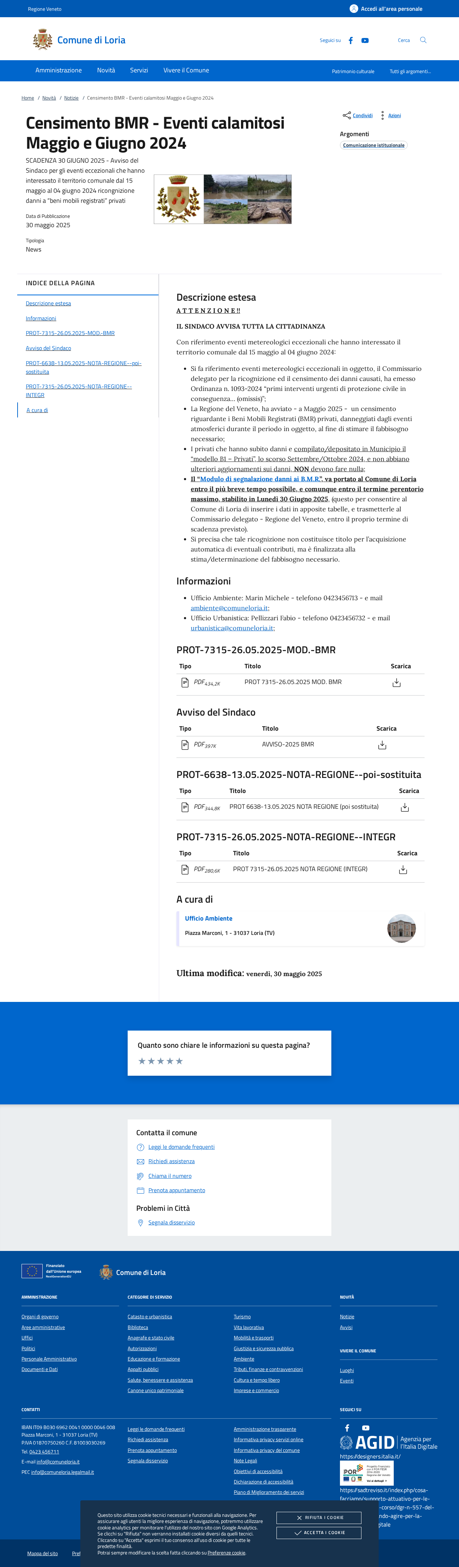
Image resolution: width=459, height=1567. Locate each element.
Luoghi (347, 1370)
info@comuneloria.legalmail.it (62, 1472)
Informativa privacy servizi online (268, 1439)
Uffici (27, 1338)
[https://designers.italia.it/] (388, 1442)
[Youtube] (362, 39)
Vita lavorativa (249, 1327)
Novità (49, 98)
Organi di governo (40, 1316)
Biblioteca (138, 1327)
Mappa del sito (42, 1553)
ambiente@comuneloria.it (229, 608)
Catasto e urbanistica (150, 1316)
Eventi (347, 1381)
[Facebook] (348, 39)
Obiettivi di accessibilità (258, 1471)
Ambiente (244, 1359)
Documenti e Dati (40, 1369)
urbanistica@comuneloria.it (232, 628)
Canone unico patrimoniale (156, 1390)
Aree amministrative (43, 1327)
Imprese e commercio (256, 1390)
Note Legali (245, 1461)
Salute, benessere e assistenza (160, 1380)
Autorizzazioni (142, 1348)
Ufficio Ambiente (208, 918)
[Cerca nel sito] (423, 40)
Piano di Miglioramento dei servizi (269, 1492)
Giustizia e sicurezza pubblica (264, 1348)
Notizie (71, 98)
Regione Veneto (44, 9)
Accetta (324, 1532)
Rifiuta (324, 1517)
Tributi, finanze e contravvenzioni (268, 1369)
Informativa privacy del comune (267, 1450)
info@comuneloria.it (58, 1462)
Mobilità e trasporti (254, 1338)
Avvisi (346, 1327)
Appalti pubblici (143, 1369)
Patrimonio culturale (353, 71)
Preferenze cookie (226, 1552)
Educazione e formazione (154, 1359)
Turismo (242, 1316)
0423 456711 (44, 1452)
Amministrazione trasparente (265, 1429)
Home (28, 98)
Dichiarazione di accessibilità (263, 1482)
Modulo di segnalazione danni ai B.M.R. (260, 479)
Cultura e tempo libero (257, 1380)
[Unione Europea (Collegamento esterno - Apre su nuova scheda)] (53, 1272)
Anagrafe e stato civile (151, 1338)
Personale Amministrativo (49, 1359)
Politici (28, 1348)
